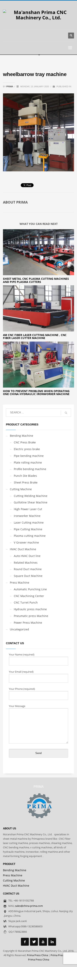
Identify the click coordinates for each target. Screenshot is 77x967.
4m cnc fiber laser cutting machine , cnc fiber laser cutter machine (35, 336)
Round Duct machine (28, 569)
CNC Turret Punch (26, 602)
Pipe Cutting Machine (28, 529)
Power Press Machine (28, 622)
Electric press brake (27, 449)
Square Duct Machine (28, 576)
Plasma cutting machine (30, 536)
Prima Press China (37, 955)
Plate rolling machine (28, 462)
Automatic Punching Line (30, 589)
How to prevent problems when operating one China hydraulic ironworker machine (36, 392)
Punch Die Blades (25, 476)
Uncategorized (19, 629)
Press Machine (19, 582)
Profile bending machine (30, 469)
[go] (66, 413)
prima (9, 86)
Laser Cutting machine (29, 522)
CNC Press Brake (25, 442)
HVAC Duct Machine (23, 549)
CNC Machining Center (29, 596)
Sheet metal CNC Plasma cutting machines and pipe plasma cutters (36, 280)
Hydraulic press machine (30, 609)
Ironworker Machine (27, 516)
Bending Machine (21, 435)
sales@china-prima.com (29, 906)
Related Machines (26, 562)
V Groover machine (26, 542)
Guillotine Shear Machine (30, 502)
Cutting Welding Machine (30, 496)
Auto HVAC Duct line (27, 556)
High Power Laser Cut (28, 509)
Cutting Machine (21, 489)
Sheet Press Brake (26, 482)
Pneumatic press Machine (31, 616)
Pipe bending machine (29, 456)
